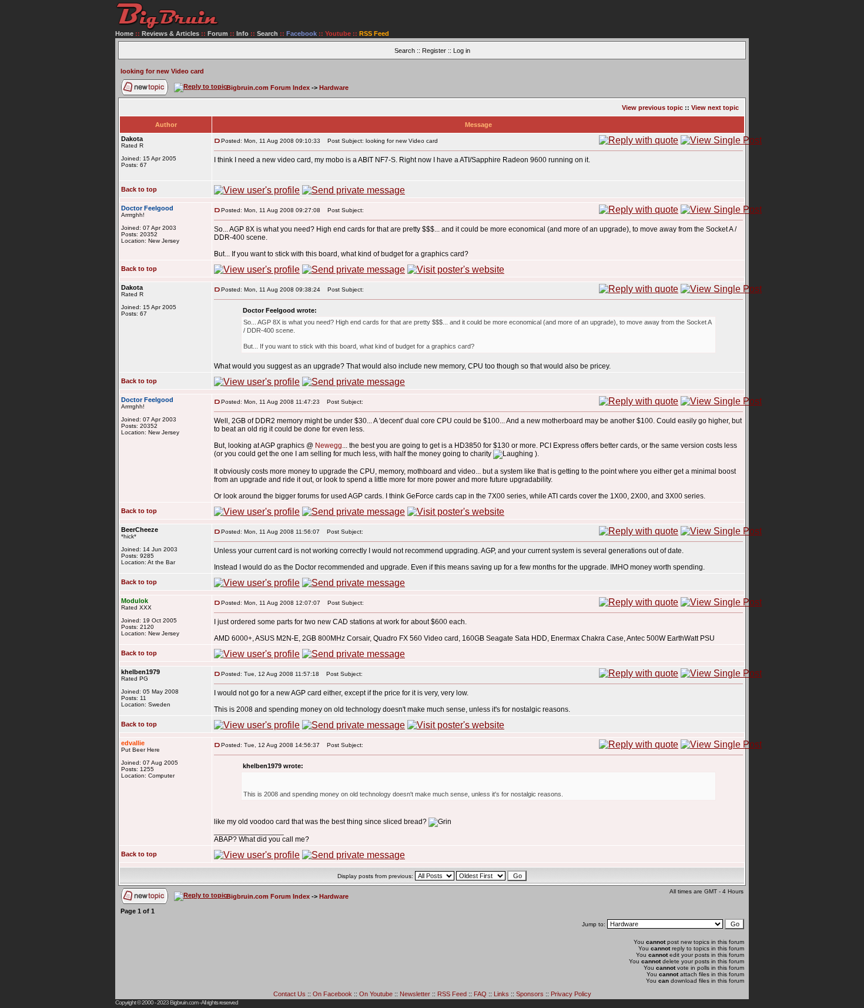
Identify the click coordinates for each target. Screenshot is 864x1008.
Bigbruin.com (184, 1002)
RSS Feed (452, 993)
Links (501, 993)
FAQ (480, 993)
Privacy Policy (571, 993)
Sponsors (530, 993)
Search (267, 33)
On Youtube (376, 993)
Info (242, 33)
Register (434, 50)
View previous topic (652, 107)
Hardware (334, 87)
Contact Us (289, 993)
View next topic (715, 107)
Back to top (139, 189)
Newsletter (415, 993)
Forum (217, 33)
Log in (461, 50)
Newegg (328, 445)
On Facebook (332, 993)
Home (124, 33)
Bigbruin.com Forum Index (268, 87)
